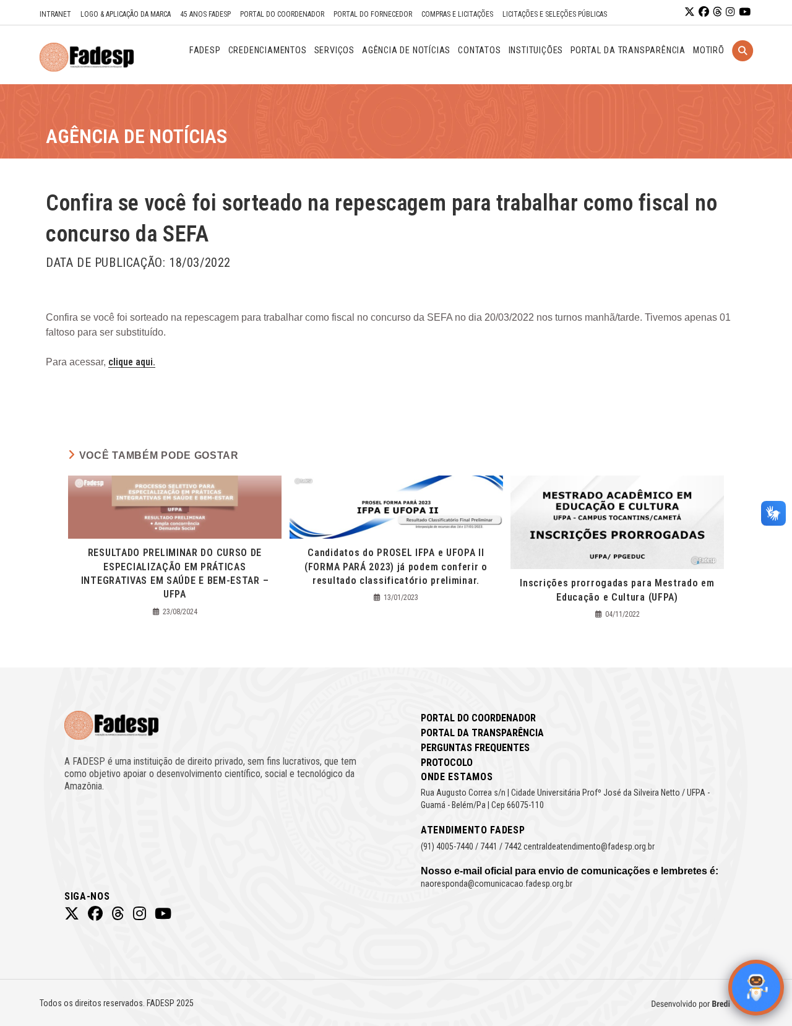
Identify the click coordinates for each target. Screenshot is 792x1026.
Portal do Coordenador (282, 14)
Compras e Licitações (457, 14)
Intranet (55, 14)
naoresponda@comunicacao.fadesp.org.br (496, 884)
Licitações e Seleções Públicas (554, 14)
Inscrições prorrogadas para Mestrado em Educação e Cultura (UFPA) (617, 589)
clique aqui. (131, 362)
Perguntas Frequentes (475, 748)
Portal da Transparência (482, 733)
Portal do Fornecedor (373, 14)
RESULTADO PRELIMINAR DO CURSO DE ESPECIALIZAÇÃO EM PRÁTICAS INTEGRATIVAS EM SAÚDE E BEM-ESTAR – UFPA (175, 573)
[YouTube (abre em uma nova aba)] (744, 12)
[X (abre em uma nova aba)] (689, 12)
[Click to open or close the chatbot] (756, 987)
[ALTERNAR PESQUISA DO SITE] (742, 66)
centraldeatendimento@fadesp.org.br (589, 846)
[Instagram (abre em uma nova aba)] (730, 12)
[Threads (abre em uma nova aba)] (717, 12)
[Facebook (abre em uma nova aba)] (704, 12)
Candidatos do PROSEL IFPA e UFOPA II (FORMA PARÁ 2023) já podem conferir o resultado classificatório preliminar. (396, 566)
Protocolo (447, 762)
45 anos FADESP (205, 14)
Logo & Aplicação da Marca (125, 14)
